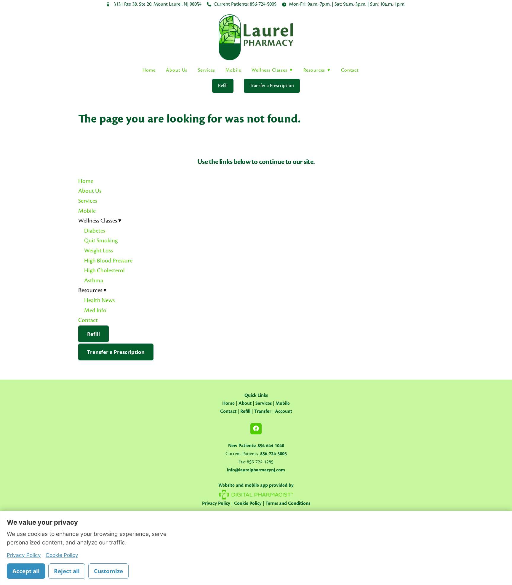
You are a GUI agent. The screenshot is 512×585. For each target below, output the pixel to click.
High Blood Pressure (108, 261)
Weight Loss (98, 250)
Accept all (26, 571)
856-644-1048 (270, 446)
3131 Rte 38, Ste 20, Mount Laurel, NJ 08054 (157, 4)
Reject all (67, 571)
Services (206, 70)
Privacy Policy (216, 503)
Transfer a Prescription (272, 85)
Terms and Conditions (287, 503)
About (245, 403)
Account (283, 411)
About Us (176, 70)
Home (149, 70)
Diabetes (94, 231)
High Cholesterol (104, 270)
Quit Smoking (101, 240)
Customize (108, 571)
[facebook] (256, 428)
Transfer (262, 411)
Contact (350, 70)
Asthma (93, 280)
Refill (223, 85)
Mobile (233, 70)
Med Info (95, 310)
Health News (99, 300)
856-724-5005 (263, 4)
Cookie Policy (248, 503)
